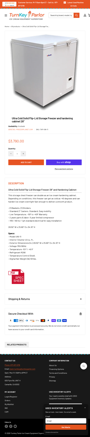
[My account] (85, 15)
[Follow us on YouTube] (15, 426)
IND (6, 408)
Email (47, 416)
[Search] (76, 15)
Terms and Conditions (58, 373)
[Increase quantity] (23, 153)
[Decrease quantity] (10, 153)
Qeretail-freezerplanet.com (20, 129)
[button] (83, 366)
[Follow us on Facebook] (6, 426)
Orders (7, 400)
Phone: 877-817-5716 (12, 365)
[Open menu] (6, 15)
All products (15, 26)
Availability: (13, 126)
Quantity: (12, 148)
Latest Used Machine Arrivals (75, 4)
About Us (53, 365)
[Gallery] (45, 72)
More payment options (64, 169)
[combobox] (61, 15)
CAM (6, 412)
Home (7, 26)
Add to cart (26, 162)
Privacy (52, 377)
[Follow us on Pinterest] (10, 426)
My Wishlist (9, 404)
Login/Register (11, 396)
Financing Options (56, 369)
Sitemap (52, 380)
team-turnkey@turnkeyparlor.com (22, 369)
